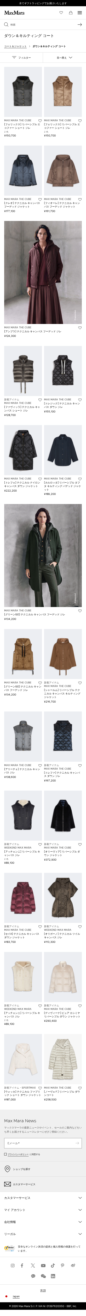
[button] (21, 57)
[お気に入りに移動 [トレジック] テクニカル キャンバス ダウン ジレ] (80, 400)
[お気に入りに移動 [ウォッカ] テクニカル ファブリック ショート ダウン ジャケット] (40, 1088)
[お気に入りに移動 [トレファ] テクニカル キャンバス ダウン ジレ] (80, 766)
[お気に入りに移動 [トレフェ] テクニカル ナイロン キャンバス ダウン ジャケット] (40, 479)
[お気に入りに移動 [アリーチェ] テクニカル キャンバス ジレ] (40, 766)
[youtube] (43, 1265)
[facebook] (23, 1265)
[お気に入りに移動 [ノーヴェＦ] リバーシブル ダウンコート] (80, 1088)
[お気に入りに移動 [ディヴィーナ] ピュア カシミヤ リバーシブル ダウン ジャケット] (80, 1006)
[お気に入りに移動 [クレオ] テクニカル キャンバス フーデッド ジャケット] (40, 199)
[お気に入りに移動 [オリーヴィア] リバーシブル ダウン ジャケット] (80, 844)
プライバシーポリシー (18, 1154)
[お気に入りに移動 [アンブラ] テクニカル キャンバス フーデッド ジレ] (80, 328)
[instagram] (13, 1265)
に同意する (24, 1154)
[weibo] (73, 1265)
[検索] (80, 24)
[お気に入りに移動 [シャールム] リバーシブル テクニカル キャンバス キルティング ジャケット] (80, 683)
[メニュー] (80, 12)
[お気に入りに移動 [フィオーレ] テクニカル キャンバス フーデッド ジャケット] (80, 199)
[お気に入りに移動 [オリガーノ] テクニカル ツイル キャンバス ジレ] (80, 927)
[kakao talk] (33, 1276)
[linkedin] (53, 1276)
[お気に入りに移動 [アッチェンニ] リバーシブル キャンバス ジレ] (40, 844)
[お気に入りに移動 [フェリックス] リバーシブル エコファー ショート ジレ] (40, 121)
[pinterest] (63, 1265)
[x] (33, 1265)
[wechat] (43, 1276)
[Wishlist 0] (61, 12)
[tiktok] (53, 1265)
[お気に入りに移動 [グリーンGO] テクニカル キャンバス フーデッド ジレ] (80, 611)
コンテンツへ (9, 2)
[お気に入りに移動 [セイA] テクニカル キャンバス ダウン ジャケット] (40, 927)
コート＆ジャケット (15, 46)
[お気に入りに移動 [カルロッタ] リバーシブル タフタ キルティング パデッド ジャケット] (80, 479)
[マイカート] (70, 12)
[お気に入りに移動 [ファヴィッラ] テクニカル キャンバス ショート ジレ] (40, 400)
